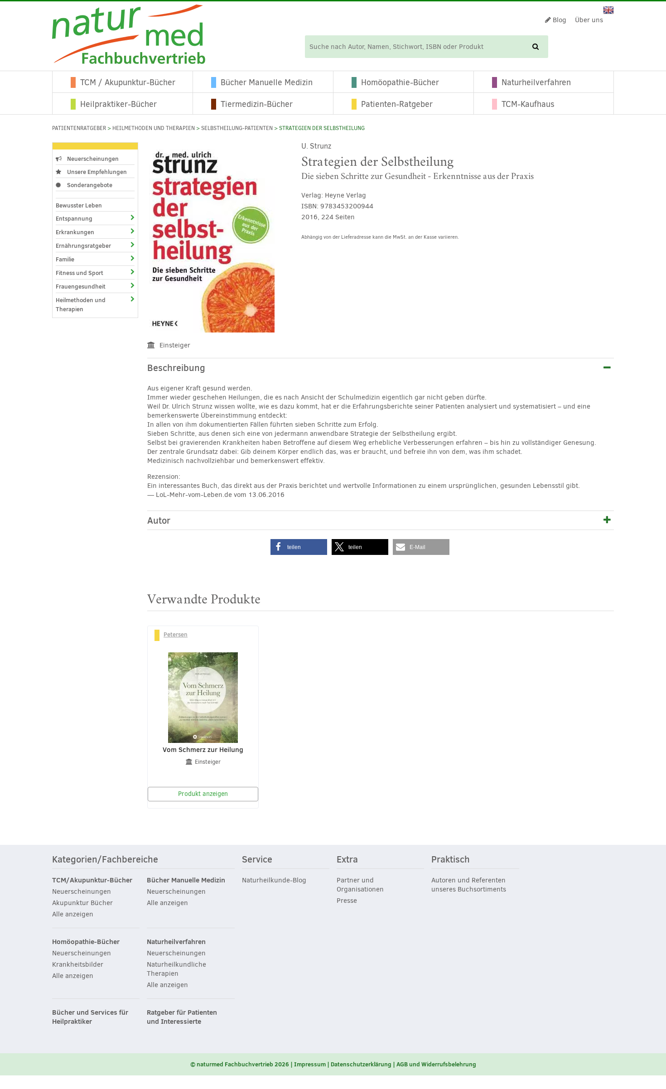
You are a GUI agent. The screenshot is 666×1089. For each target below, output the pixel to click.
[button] (298, 547)
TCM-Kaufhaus (528, 104)
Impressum (310, 1064)
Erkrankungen (75, 232)
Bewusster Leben (79, 205)
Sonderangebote (89, 185)
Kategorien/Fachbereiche (105, 860)
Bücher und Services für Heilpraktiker (90, 1017)
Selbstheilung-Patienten (237, 128)
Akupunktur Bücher (82, 902)
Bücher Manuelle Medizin (267, 82)
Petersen (176, 634)
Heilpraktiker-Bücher (118, 104)
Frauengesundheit (81, 286)
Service (257, 860)
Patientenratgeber (79, 128)
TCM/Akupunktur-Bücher (92, 880)
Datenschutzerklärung (361, 1064)
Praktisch (450, 860)
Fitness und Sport (79, 273)
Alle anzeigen (72, 914)
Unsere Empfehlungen (96, 172)
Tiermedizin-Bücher (257, 104)
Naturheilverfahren (536, 82)
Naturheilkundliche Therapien (176, 969)
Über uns (589, 19)
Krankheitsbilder (77, 964)
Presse (347, 900)
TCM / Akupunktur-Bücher (127, 82)
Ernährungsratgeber (83, 245)
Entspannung (74, 218)
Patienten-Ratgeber (397, 104)
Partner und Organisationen (360, 885)
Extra (347, 860)
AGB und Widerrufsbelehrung (436, 1064)
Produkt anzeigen (203, 794)
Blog (558, 19)
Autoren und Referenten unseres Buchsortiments (468, 885)
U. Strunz (316, 146)
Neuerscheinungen (92, 158)
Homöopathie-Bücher (400, 82)
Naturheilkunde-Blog (274, 880)
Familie (65, 259)
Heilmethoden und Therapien (153, 128)
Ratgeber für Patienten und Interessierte (182, 1017)
